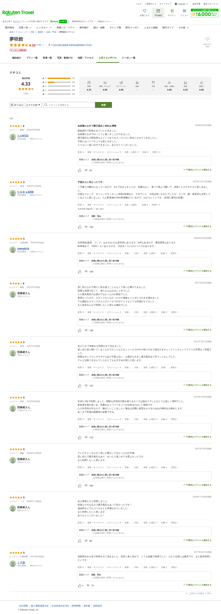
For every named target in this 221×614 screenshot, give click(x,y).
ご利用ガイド (150, 4)
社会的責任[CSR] (60, 605)
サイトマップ (165, 4)
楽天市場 (196, 4)
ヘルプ (139, 4)
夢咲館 (16, 39)
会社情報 (23, 605)
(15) (65, 57)
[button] (42, 137)
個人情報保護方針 (40, 605)
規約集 (86, 605)
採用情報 (76, 605)
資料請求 (97, 605)
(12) (108, 57)
